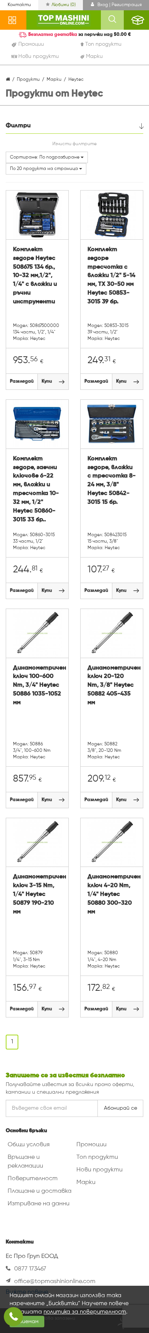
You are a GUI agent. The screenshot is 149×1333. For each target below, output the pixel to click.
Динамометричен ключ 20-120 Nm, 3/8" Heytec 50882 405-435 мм (111, 685)
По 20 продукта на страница (44, 169)
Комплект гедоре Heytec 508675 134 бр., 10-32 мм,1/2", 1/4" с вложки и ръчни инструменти (35, 276)
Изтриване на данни (39, 1204)
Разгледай (22, 381)
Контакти (19, 5)
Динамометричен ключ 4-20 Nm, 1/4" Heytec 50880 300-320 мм (111, 894)
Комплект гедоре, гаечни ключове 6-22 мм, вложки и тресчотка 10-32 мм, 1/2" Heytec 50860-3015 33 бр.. (36, 489)
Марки (86, 1182)
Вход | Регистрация (119, 5)
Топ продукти (97, 1157)
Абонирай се (120, 1108)
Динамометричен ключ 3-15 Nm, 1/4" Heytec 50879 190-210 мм (37, 894)
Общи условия (29, 1145)
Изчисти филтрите (74, 144)
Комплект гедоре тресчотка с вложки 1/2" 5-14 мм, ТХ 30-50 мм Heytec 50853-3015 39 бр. (111, 276)
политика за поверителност (85, 1312)
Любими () (64, 5)
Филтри (18, 126)
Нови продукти (99, 1170)
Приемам (27, 1321)
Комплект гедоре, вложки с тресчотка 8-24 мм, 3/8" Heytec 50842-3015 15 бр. (111, 480)
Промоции (91, 1145)
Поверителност (33, 1179)
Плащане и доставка (39, 1191)
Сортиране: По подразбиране (45, 157)
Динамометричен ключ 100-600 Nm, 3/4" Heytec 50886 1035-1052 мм (37, 685)
